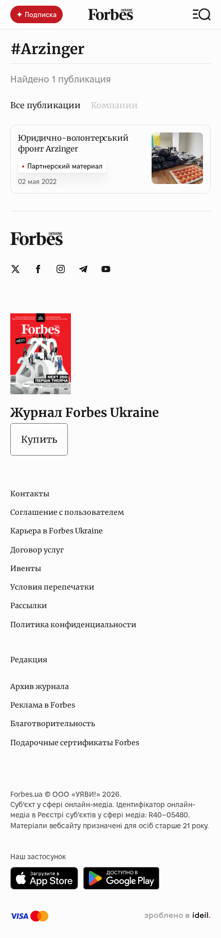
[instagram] (60, 269)
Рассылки (28, 605)
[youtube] (106, 269)
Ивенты (25, 568)
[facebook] (38, 269)
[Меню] (201, 14)
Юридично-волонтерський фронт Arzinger (73, 143)
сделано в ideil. (177, 915)
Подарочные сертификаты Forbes (74, 742)
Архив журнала (39, 686)
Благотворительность (52, 723)
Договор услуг (37, 550)
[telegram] (83, 269)
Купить (39, 439)
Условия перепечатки (52, 587)
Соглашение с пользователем (67, 512)
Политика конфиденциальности (73, 624)
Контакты (29, 493)
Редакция (28, 659)
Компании (114, 105)
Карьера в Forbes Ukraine (56, 530)
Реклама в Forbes (42, 705)
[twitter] (15, 269)
